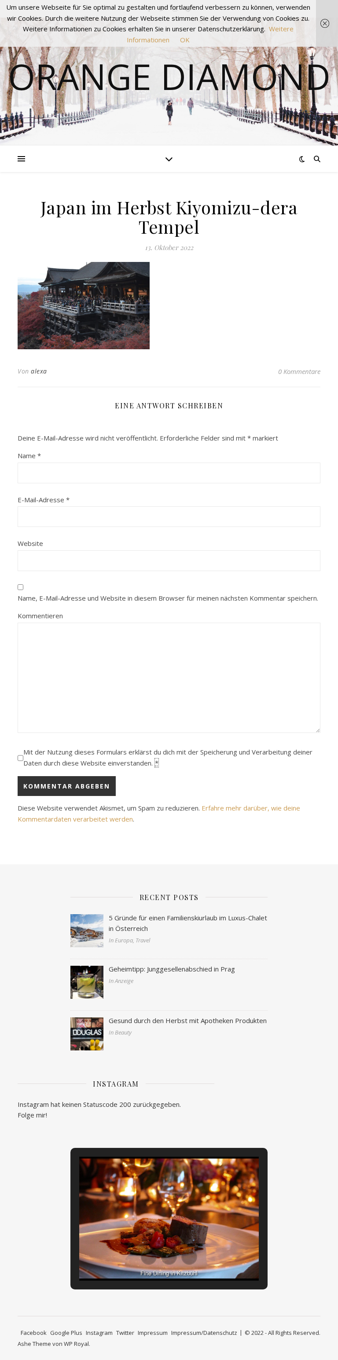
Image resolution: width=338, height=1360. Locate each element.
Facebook (34, 1333)
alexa (39, 371)
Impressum (153, 1333)
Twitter (125, 1333)
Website (30, 543)
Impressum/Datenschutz (204, 1333)
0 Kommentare (299, 371)
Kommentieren (40, 615)
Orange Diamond (169, 76)
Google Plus (66, 1333)
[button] (149, 1257)
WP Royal (76, 1344)
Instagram (99, 1333)
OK (185, 39)
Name (29, 455)
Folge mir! (32, 1114)
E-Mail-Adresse (44, 499)
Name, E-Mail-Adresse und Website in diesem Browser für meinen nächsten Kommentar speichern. (168, 598)
